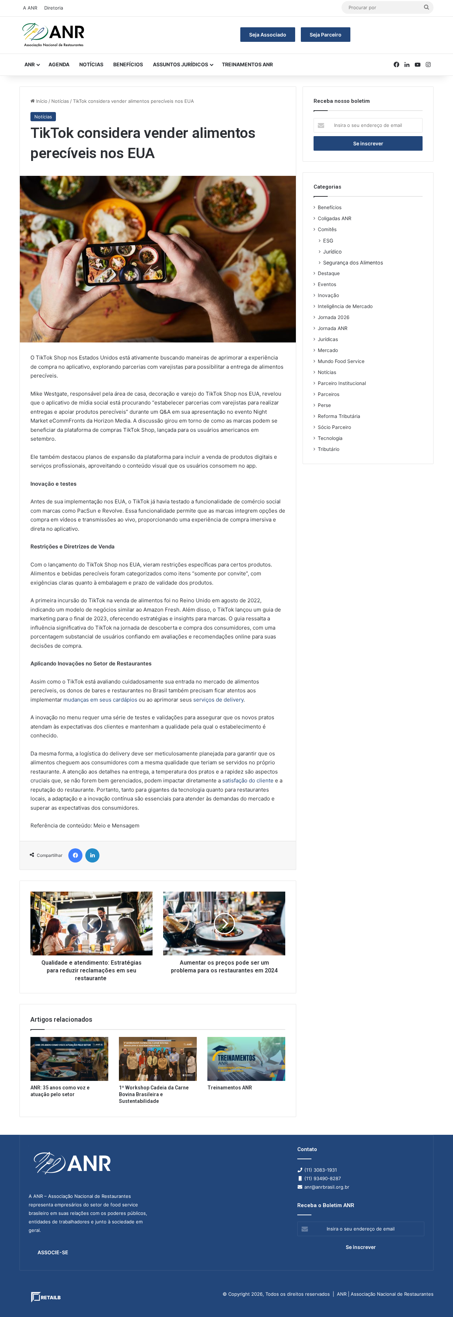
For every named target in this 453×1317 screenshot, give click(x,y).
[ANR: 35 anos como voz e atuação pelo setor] (69, 1059)
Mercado (328, 350)
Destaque (329, 273)
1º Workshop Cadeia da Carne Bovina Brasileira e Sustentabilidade (154, 1094)
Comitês (327, 229)
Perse (324, 405)
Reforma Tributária (339, 416)
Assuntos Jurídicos (180, 64)
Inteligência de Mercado (345, 306)
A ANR (30, 8)
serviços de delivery (218, 699)
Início (41, 101)
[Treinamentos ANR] (246, 1059)
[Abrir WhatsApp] (435, 1299)
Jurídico (332, 252)
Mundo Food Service (341, 361)
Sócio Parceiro (334, 427)
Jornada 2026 (334, 317)
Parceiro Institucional (342, 383)
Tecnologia (330, 438)
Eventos (327, 284)
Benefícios (128, 64)
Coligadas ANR (334, 218)
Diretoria (53, 8)
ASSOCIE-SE (53, 1252)
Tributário (328, 449)
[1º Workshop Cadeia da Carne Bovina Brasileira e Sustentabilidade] (158, 1059)
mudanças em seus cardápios (100, 699)
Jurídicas (328, 339)
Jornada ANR (333, 328)
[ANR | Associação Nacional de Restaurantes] (53, 35)
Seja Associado (267, 35)
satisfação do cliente (248, 780)
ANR (29, 64)
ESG (328, 241)
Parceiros (328, 394)
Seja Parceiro (326, 35)
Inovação (328, 295)
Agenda (58, 64)
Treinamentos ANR (247, 64)
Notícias (91, 64)
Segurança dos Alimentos (353, 263)
